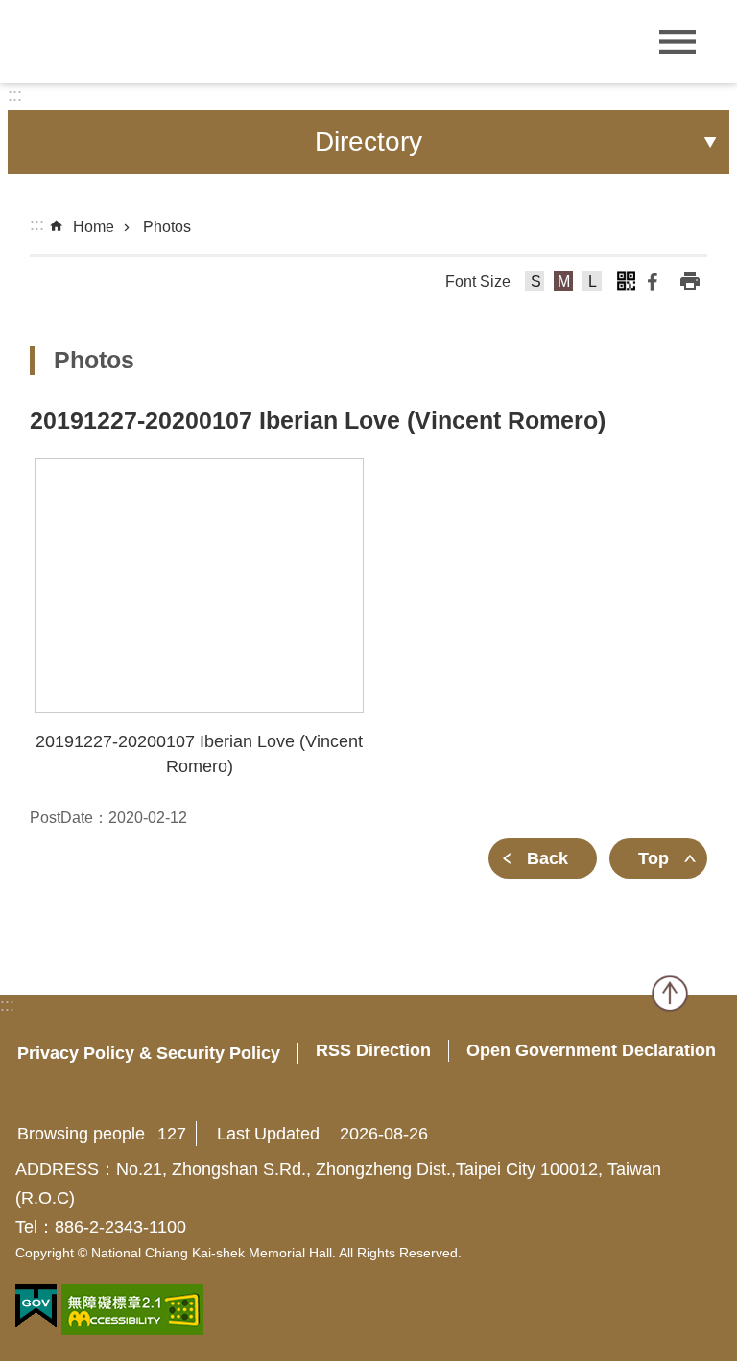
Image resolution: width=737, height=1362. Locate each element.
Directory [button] (368, 141)
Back (547, 858)
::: (15, 95)
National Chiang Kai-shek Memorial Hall (144, 39)
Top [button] (653, 858)
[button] (199, 585)
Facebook (652, 281)
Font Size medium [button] (564, 284)
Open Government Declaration (591, 1050)
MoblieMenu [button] (677, 41)
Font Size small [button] (535, 284)
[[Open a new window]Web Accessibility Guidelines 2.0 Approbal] (132, 1309)
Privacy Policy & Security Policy (148, 1053)
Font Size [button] (478, 281)
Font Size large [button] (592, 284)
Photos (167, 227)
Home (93, 227)
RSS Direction (373, 1050)
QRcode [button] (625, 281)
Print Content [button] (690, 281)
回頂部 (670, 994)
